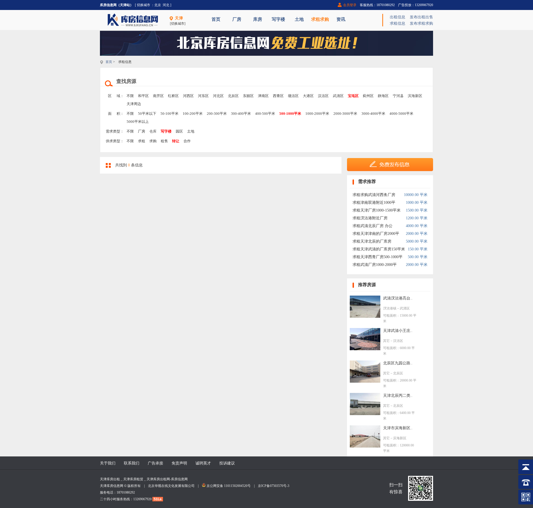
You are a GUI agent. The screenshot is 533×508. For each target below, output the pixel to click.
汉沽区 (323, 96)
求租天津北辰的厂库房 (372, 241)
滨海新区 (415, 96)
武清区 (338, 96)
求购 (153, 141)
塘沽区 (293, 96)
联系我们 (131, 463)
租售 (164, 141)
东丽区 (248, 96)
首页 (216, 19)
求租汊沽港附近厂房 (370, 218)
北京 (157, 5)
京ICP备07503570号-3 (273, 486)
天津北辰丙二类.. (398, 395)
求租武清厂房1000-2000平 (375, 265)
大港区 (308, 96)
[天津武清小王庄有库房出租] (365, 349)
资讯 (340, 19)
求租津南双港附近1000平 (374, 202)
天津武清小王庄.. (398, 331)
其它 (386, 341)
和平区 (143, 96)
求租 (141, 141)
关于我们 (107, 463)
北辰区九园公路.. (398, 363)
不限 (130, 96)
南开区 (158, 96)
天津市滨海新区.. (398, 428)
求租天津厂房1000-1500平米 (377, 210)
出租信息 (397, 17)
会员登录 (349, 5)
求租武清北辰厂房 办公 (373, 226)
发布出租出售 (421, 17)
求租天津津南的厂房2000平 (376, 234)
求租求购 (320, 19)
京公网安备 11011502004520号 (229, 486)
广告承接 (155, 463)
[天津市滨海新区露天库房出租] (365, 446)
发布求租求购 (421, 23)
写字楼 (278, 19)
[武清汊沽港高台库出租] (365, 316)
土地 (299, 19)
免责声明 (179, 463)
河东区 (203, 96)
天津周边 (134, 104)
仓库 (153, 131)
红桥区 (173, 96)
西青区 (278, 96)
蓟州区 (368, 96)
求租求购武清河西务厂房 (374, 195)
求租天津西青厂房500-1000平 (378, 257)
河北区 (218, 96)
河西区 (188, 96)
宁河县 (398, 96)
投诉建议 (227, 463)
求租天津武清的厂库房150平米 (379, 249)
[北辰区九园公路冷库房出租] (365, 381)
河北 (166, 5)
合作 (187, 141)
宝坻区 (353, 96)
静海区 (383, 96)
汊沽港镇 (389, 308)
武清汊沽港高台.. (398, 298)
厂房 (236, 19)
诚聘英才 (203, 463)
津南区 (263, 96)
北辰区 (233, 96)
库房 (257, 19)
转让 (175, 141)
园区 (179, 131)
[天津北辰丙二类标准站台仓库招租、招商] (365, 414)
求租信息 (397, 23)
